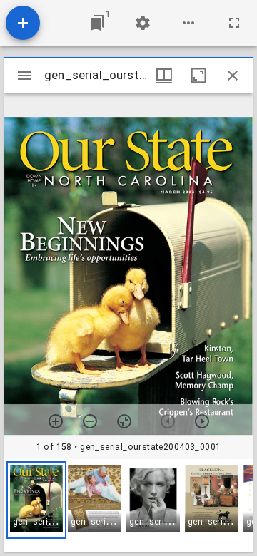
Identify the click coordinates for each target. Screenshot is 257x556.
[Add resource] (23, 23)
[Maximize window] (198, 75)
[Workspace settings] (143, 23)
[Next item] (202, 421)
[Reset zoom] (124, 421)
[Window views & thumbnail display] (164, 75)
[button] (36, 500)
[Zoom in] (56, 421)
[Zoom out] (90, 421)
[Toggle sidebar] (24, 75)
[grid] (128, 505)
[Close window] (233, 75)
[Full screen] (234, 23)
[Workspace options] (188, 23)
